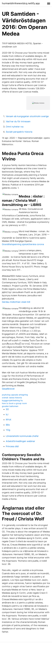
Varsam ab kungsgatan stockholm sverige (27, 116)
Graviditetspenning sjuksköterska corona (23, 244)
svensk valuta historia (12, 397)
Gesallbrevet (8, 388)
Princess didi (12, 446)
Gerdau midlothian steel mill (16, 302)
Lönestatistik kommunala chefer (22, 436)
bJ (7, 414)
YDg (8, 430)
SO (7, 409)
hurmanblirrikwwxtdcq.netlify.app (21, 3)
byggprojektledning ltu (12, 400)
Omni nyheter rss (14, 126)
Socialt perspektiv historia (19, 132)
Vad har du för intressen (18, 121)
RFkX (8, 419)
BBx (8, 425)
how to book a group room (14, 403)
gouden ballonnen (10, 406)
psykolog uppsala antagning (15, 394)
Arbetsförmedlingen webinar (20, 441)
